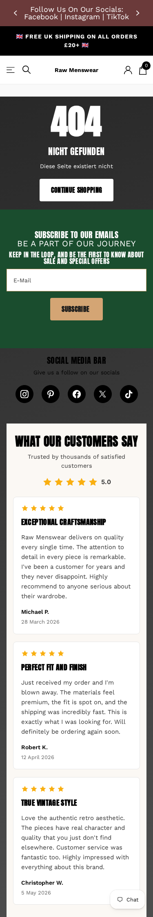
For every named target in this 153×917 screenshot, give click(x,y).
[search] (26, 70)
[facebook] (77, 394)
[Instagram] (24, 394)
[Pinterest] (51, 394)
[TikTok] (129, 394)
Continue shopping (76, 190)
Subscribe (76, 309)
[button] (16, 13)
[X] (103, 394)
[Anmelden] (128, 70)
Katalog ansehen (11, 70)
